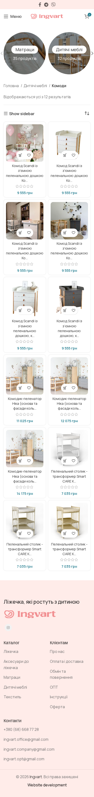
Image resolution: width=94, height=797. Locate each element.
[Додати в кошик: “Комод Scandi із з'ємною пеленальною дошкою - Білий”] (20, 155)
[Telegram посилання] (46, 4)
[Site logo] (47, 16)
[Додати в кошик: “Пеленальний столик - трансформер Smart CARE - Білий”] (65, 460)
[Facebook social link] (40, 4)
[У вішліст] (29, 155)
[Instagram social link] (8, 627)
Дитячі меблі (36, 85)
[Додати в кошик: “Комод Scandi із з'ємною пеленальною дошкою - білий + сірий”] (20, 233)
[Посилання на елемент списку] (23, 652)
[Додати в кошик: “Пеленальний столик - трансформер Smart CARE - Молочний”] (20, 533)
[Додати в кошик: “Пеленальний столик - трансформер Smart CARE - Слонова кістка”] (65, 533)
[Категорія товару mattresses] (25, 53)
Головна (12, 85)
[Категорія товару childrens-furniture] (69, 53)
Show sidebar (21, 114)
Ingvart (36, 776)
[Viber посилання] (53, 4)
